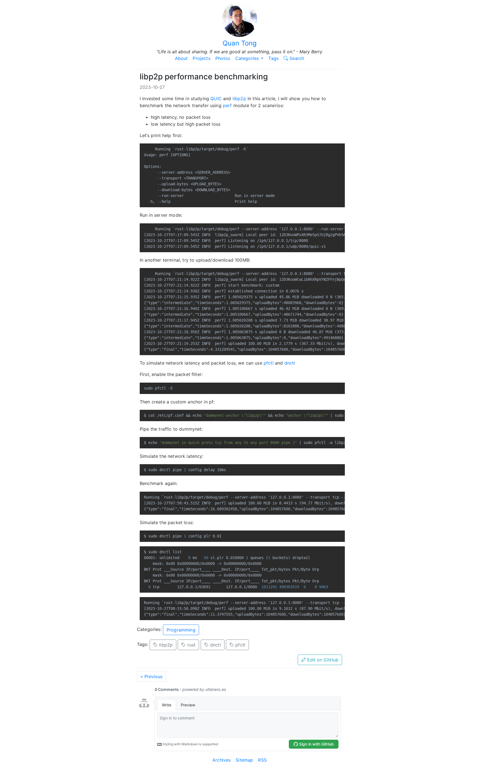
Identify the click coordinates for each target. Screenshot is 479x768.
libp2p (239, 98)
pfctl (269, 363)
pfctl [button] (239, 645)
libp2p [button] (165, 645)
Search (296, 58)
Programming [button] (181, 630)
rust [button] (191, 645)
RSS (262, 760)
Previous (151, 676)
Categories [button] (247, 58)
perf (227, 105)
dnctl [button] (215, 645)
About (181, 58)
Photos (222, 58)
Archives (221, 760)
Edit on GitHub (322, 660)
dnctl (289, 363)
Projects (201, 58)
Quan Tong (240, 43)
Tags (273, 58)
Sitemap (244, 760)
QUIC (216, 98)
